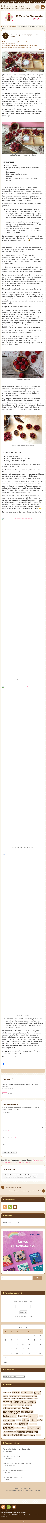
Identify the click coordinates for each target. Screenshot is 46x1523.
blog (4, 1392)
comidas (34, 1396)
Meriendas (21, 42)
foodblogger (11, 1412)
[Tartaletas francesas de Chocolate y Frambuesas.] (23, 153)
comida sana (6, 1398)
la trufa (33, 1416)
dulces (16, 46)
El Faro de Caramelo (7, 1511)
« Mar (5, 1362)
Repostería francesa (8, 44)
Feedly (10, 1207)
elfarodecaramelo (10, 1405)
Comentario (7, 1113)
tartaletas (29, 48)
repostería (34, 1428)
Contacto (15, 1207)
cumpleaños (14, 1398)
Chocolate (10, 46)
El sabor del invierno (10, 42)
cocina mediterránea (15, 1396)
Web (4, 1145)
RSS (5, 1207)
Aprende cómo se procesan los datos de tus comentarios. (22, 1161)
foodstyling (27, 1411)
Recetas (35, 42)
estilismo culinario (12, 1408)
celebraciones (27, 1392)
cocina (5, 1396)
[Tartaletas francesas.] (23, 677)
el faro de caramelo (23, 1401)
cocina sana (26, 1396)
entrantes (28, 1405)
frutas (29, 46)
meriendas (34, 46)
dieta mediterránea (32, 1398)
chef (5, 46)
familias (25, 1408)
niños (33, 1420)
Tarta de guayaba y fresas (12, 1456)
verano (32, 1435)
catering (16, 1392)
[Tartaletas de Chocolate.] (23, 1013)
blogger (9, 1392)
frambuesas (22, 46)
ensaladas (21, 1405)
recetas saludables (20, 1428)
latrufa (41, 1416)
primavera (32, 1424)
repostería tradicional (27, 1431)
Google (4, 1092)
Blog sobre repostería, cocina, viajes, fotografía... (14, 1512)
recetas (10, 48)
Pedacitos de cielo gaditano (12, 1470)
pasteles (15, 1424)
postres (4, 48)
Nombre (6, 1131)
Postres (28, 42)
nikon (25, 1420)
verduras (38, 1435)
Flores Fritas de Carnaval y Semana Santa (17, 1449)
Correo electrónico (9, 1138)
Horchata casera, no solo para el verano (17, 1463)
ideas (26, 1416)
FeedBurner (28, 1316)
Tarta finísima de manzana (12, 1478)
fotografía (10, 1416)
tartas (26, 1435)
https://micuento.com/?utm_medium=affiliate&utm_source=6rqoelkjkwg (23, 1489)
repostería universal (13, 1435)
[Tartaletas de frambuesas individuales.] (23, 845)
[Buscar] (37, 7)
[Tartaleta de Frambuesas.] (23, 377)
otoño (39, 1420)
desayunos (22, 1398)
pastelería (7, 1424)
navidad (18, 1420)
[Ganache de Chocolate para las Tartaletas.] (23, 443)
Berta (42, 49)
